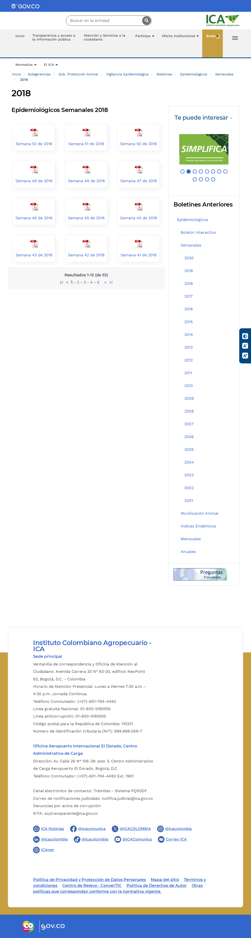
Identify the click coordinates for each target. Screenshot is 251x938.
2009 (189, 398)
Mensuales (191, 539)
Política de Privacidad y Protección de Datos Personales (89, 879)
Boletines (164, 74)
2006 (189, 436)
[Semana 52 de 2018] (34, 132)
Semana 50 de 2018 (138, 143)
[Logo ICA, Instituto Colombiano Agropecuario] (222, 20)
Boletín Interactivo (198, 232)
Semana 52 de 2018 (34, 143)
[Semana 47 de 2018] (138, 169)
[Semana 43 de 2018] (34, 243)
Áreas (210, 36)
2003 (189, 475)
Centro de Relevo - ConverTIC (92, 885)
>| (111, 282)
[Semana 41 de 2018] (138, 243)
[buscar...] (145, 20)
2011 (188, 373)
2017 (188, 296)
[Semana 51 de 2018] (86, 132)
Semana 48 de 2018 (86, 181)
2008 (189, 411)
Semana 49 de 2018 (33, 181)
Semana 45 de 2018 (86, 218)
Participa (143, 36)
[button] (182, 171)
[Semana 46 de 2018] (34, 206)
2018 (188, 283)
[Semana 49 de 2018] (34, 169)
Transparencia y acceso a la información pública (53, 37)
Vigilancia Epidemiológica (127, 74)
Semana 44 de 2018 (138, 218)
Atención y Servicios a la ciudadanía (104, 37)
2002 (189, 487)
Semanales (224, 74)
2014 (188, 334)
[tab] (203, 117)
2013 (188, 347)
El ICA (49, 65)
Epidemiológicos (193, 74)
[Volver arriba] (240, 905)
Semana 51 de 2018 (86, 143)
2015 (188, 321)
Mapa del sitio (165, 879)
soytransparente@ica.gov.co (71, 813)
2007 (189, 424)
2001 (188, 500)
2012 (188, 360)
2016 (188, 309)
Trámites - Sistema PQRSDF (120, 790)
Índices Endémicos (198, 526)
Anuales (188, 551)
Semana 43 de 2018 (34, 255)
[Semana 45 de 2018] (86, 206)
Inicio (20, 36)
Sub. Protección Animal (78, 74)
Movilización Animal (199, 513)
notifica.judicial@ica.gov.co (127, 798)
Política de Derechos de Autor (156, 885)
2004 (189, 462)
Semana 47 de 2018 (138, 181)
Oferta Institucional (178, 36)
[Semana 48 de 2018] (86, 169)
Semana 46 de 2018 (33, 218)
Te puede (201, 117)
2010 (188, 385)
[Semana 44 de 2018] (138, 206)
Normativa (24, 65)
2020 (189, 258)
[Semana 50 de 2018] (138, 132)
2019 (188, 270)
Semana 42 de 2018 (86, 255)
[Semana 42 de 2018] (86, 243)
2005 (189, 449)
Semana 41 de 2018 (139, 255)
